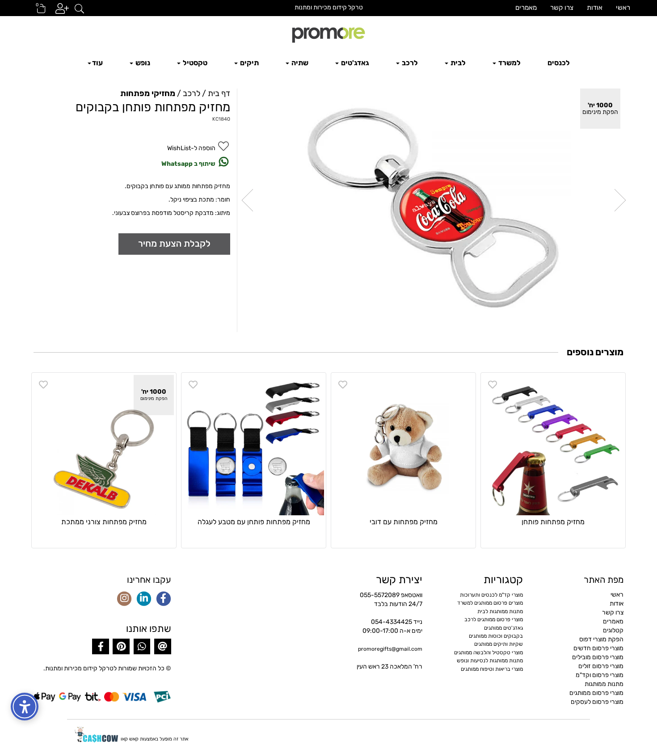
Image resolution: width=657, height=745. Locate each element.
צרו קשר (561, 8)
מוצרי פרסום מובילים (597, 657)
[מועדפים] (492, 384)
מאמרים (526, 8)
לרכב (409, 63)
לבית (457, 63)
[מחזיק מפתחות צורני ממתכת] (104, 445)
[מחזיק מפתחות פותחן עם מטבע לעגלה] (253, 445)
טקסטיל (194, 63)
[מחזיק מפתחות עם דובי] (403, 445)
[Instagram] (124, 599)
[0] (37, 11)
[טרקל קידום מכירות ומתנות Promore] (328, 34)
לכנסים (559, 63)
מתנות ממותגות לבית (500, 611)
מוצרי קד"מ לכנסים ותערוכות (491, 595)
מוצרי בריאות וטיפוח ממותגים (492, 669)
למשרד (509, 63)
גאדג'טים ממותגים (503, 628)
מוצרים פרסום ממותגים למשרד (490, 603)
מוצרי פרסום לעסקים (597, 702)
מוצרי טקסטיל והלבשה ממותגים (488, 652)
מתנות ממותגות (604, 684)
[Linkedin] (143, 599)
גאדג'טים (354, 63)
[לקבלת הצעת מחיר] (174, 244)
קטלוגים (613, 630)
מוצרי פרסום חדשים (598, 648)
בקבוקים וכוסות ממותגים (496, 636)
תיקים (249, 63)
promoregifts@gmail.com (390, 649)
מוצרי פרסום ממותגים (596, 693)
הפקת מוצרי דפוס (601, 639)
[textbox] (328, 7)
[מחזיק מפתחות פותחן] (553, 445)
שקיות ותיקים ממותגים (498, 644)
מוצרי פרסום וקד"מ (599, 675)
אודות (594, 8)
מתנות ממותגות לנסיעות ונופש (490, 660)
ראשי (623, 8)
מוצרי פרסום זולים (600, 666)
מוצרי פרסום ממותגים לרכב (493, 619)
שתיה (299, 63)
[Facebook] (163, 599)
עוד (97, 63)
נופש (142, 63)
